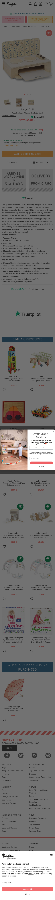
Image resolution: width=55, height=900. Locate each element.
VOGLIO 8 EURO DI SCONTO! (41, 462)
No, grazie (41, 466)
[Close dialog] (53, 431)
